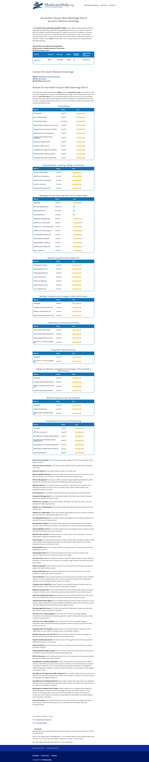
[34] (34, 414)
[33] (46, 409)
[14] (49, 242)
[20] (46, 281)
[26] (53, 334)
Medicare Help (47, 759)
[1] (48, 176)
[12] (50, 234)
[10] (53, 226)
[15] (49, 246)
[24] (50, 311)
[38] (57, 444)
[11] (51, 230)
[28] (34, 342)
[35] (46, 432)
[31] (34, 387)
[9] (49, 222)
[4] (49, 188)
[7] (44, 214)
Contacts (54, 755)
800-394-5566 (42, 79)
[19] (45, 277)
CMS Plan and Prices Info (44, 719)
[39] (57, 448)
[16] (43, 250)
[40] (46, 452)
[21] (47, 285)
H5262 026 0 (37, 60)
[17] (46, 269)
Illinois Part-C (86, 59)
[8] (49, 218)
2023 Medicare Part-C (39, 748)
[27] (51, 338)
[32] (52, 390)
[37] (42, 441)
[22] (45, 289)
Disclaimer (36, 755)
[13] (48, 238)
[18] (47, 273)
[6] (45, 210)
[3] (45, 184)
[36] (58, 436)
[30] (52, 382)
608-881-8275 (46, 81)
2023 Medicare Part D (53, 748)
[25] (53, 315)
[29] (34, 362)
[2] (50, 180)
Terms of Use (45, 755)
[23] (51, 307)
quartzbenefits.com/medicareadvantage (49, 76)
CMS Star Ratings (42, 723)
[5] (47, 206)
